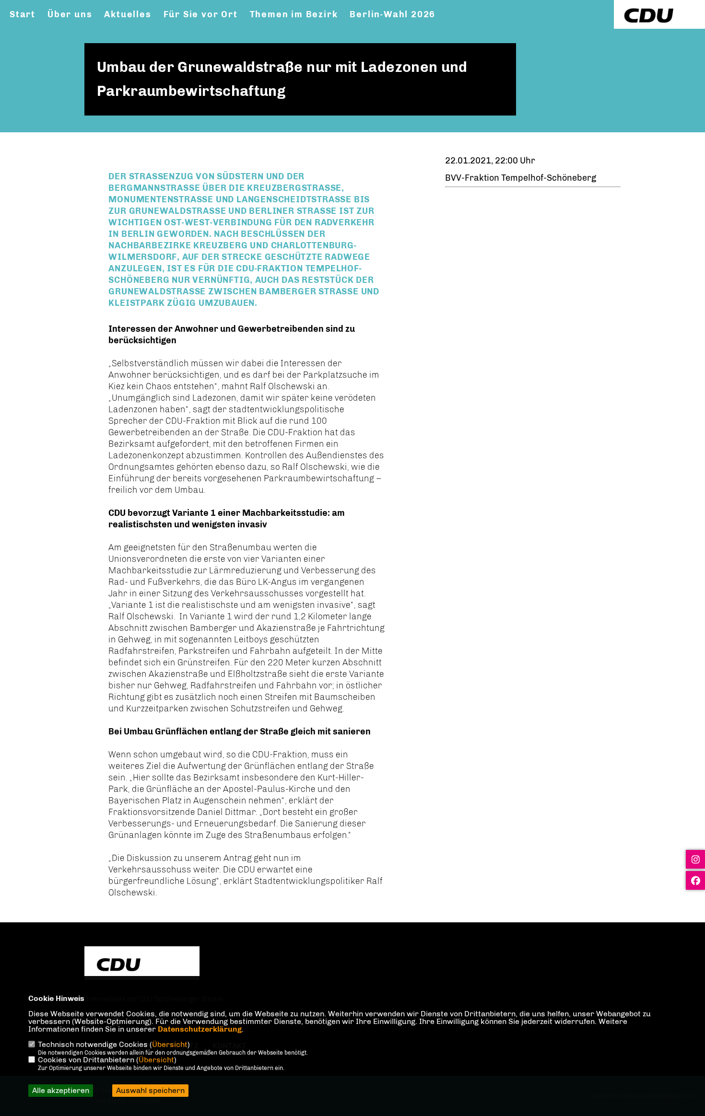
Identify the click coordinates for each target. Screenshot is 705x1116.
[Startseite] (142, 964)
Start (22, 14)
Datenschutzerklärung (200, 1029)
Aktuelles (127, 14)
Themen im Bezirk (294, 14)
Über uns (69, 14)
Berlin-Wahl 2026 (392, 14)
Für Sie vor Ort (201, 14)
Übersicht (170, 1044)
